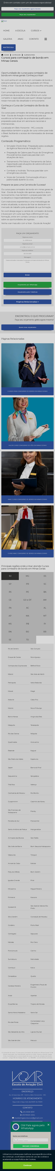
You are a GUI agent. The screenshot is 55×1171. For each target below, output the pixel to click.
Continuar (27, 1165)
